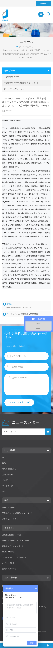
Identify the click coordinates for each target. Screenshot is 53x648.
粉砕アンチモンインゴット (12, 546)
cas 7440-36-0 (8, 563)
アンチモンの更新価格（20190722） (25, 314)
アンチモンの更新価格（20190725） (17, 307)
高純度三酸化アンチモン (12, 535)
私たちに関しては (9, 469)
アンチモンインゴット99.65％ (14, 557)
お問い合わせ (7, 475)
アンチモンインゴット (14, 89)
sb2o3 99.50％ (8, 552)
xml (3, 491)
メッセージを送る (17, 402)
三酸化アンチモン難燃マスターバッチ (21, 83)
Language (43, 3)
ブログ (5, 480)
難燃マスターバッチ (10, 569)
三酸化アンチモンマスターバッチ (15, 541)
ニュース (29, 47)
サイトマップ (7, 486)
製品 (4, 463)
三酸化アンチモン (12, 77)
